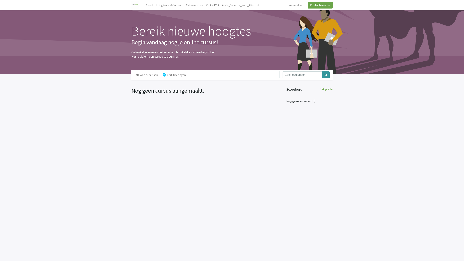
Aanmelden (296, 5)
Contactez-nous (320, 5)
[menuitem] (149, 5)
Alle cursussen (149, 75)
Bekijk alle (326, 89)
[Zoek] (326, 74)
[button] (258, 5)
